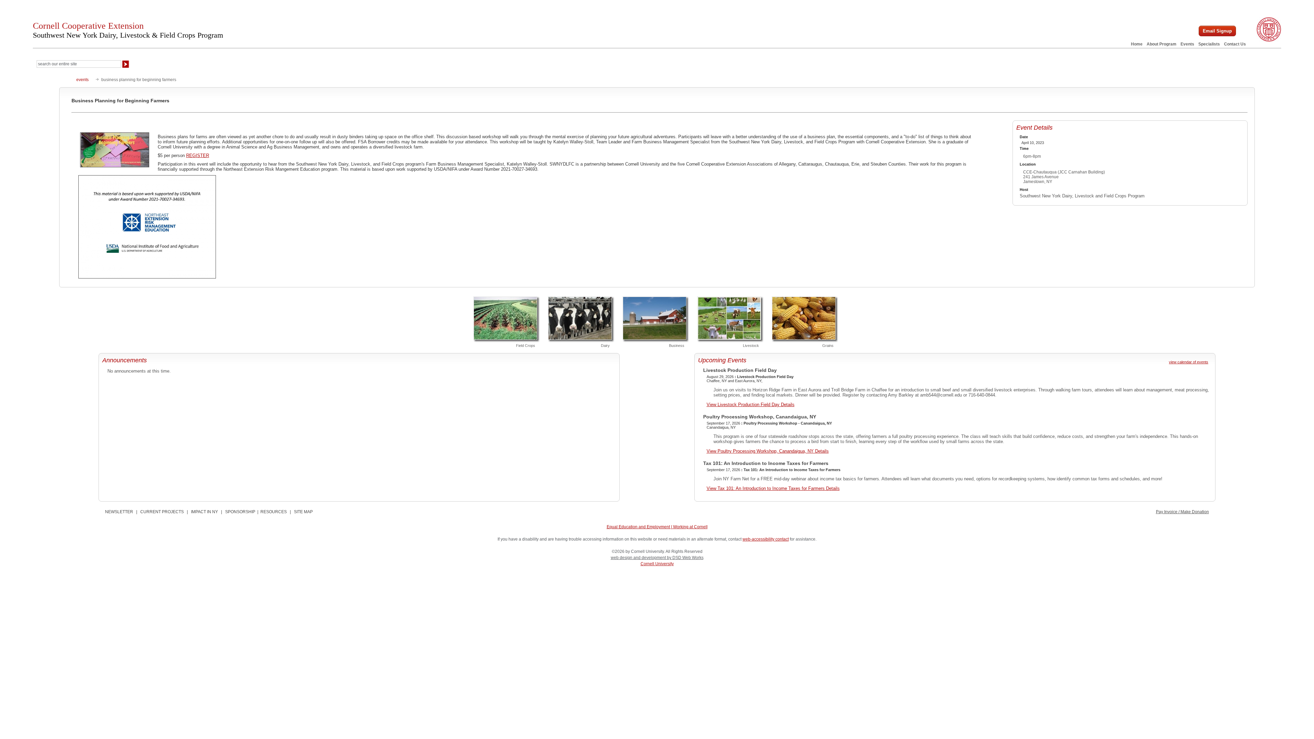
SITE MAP (303, 511)
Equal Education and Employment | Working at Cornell (657, 526)
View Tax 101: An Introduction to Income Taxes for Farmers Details (773, 488)
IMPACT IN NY (204, 511)
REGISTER (197, 155)
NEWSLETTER (119, 511)
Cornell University (657, 563)
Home (1137, 44)
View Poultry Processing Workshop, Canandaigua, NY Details (768, 451)
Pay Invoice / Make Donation (1182, 511)
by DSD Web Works (685, 557)
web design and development (639, 557)
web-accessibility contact (766, 539)
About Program (1161, 44)
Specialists (1209, 44)
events (82, 79)
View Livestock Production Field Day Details (751, 404)
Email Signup (1217, 31)
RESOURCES (273, 511)
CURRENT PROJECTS (162, 511)
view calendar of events (1188, 362)
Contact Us (1235, 44)
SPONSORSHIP (240, 511)
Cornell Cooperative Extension (128, 30)
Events (1187, 44)
